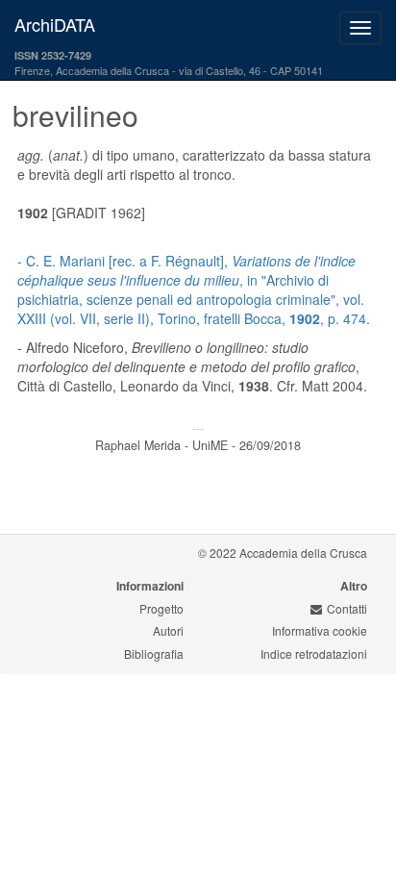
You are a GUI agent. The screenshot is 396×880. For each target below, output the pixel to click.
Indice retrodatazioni (313, 653)
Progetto (161, 608)
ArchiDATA (54, 24)
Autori (168, 630)
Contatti (347, 608)
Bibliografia (154, 653)
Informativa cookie (319, 630)
